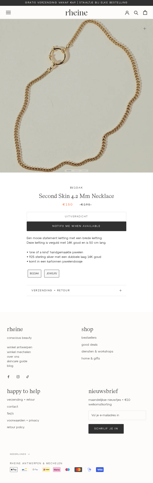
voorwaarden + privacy (23, 420)
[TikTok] (27, 376)
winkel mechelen (19, 352)
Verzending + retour (50, 290)
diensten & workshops (97, 351)
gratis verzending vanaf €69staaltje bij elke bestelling (76, 3)
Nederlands (18, 454)
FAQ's (10, 413)
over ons (13, 356)
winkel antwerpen (19, 347)
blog (10, 365)
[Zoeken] (136, 12)
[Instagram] (18, 376)
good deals (89, 344)
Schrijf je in (106, 428)
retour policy (16, 427)
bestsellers (88, 337)
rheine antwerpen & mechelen (36, 463)
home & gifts (90, 358)
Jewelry (51, 273)
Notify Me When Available (76, 226)
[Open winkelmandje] (145, 12)
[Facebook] (8, 376)
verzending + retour (21, 399)
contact (12, 406)
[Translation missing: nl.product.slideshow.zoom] (144, 28)
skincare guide (17, 361)
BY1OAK (76, 188)
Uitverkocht (76, 216)
